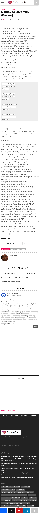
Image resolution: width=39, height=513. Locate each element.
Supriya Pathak (21, 249)
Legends (5, 415)
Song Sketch (14, 415)
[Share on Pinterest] (19, 510)
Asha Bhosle (16, 487)
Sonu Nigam (31, 506)
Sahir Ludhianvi (23, 500)
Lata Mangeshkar (6, 487)
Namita (5, 19)
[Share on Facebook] (3, 510)
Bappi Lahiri (5, 497)
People (7, 419)
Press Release (23, 419)
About (32, 419)
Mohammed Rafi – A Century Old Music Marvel (18, 273)
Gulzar (28, 503)
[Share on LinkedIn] (26, 510)
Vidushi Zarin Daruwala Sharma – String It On (17, 277)
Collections (24, 415)
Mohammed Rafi (26, 487)
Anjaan (24, 506)
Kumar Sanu (32, 495)
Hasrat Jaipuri (14, 503)
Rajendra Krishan (15, 497)
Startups (33, 415)
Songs (14, 419)
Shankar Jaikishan (22, 495)
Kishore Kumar (21, 489)
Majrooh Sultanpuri (19, 492)
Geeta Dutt (5, 506)
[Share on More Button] (34, 510)
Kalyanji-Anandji (6, 500)
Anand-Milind (33, 497)
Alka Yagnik (30, 492)
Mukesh (22, 503)
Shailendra (25, 497)
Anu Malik (12, 495)
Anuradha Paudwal (15, 506)
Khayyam (13, 249)
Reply (35, 326)
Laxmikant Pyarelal (7, 492)
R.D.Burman (5, 495)
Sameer (13, 489)
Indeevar (14, 500)
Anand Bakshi (5, 489)
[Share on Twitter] (11, 510)
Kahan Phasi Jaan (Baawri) (10, 282)
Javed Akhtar (32, 500)
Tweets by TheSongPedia (8, 410)
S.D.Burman (5, 503)
